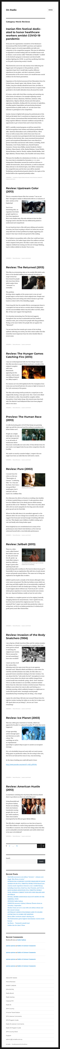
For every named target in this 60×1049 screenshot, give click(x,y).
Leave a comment (10, 179)
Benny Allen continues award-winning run (21, 916)
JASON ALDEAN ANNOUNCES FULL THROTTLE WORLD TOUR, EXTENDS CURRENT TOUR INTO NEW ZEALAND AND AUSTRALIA (26, 892)
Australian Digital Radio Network (21, 177)
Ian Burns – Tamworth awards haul (19, 923)
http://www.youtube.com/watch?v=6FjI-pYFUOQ (21, 764)
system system (10, 946)
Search (8, 858)
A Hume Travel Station (13, 1012)
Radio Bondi (10, 993)
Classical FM (10, 1001)
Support (8, 1035)
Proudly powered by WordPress (19, 1044)
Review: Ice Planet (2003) (23, 717)
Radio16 (40, 177)
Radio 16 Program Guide (13, 1028)
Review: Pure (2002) (19, 469)
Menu (51, 10)
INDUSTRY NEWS (11, 978)
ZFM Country (10, 1008)
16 (17, 846)
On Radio (11, 10)
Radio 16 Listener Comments (27, 946)
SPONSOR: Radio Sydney (15, 901)
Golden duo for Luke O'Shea (16, 925)
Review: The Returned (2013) (25, 267)
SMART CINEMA (11, 985)
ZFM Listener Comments (14, 1016)
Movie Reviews (33, 177)
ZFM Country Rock (12, 1031)
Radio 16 (8, 1005)
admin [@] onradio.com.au (14, 1039)
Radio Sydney (21, 940)
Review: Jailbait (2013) (20, 544)
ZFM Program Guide (12, 1020)
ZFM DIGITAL (10, 989)
